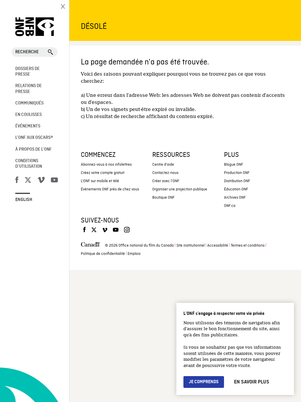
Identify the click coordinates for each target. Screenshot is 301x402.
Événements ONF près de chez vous (110, 189)
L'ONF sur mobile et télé (100, 181)
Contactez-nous (165, 172)
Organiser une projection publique (179, 189)
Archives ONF (235, 197)
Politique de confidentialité (103, 253)
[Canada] (90, 246)
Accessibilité (217, 245)
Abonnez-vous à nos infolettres (106, 164)
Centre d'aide (163, 164)
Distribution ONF (237, 181)
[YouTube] (54, 181)
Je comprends (204, 382)
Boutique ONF (163, 197)
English (23, 199)
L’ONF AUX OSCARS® (34, 137)
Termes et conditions (248, 245)
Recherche (27, 52)
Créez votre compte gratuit (102, 172)
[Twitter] (27, 181)
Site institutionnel (190, 245)
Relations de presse (28, 89)
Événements (27, 126)
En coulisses (28, 114)
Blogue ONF (233, 164)
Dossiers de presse (27, 72)
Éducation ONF (236, 189)
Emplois (134, 253)
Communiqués (29, 103)
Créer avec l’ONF (165, 181)
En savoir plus (251, 382)
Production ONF (237, 172)
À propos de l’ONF (33, 149)
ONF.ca (229, 205)
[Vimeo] (41, 181)
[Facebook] (16, 181)
